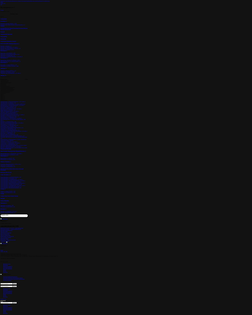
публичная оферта (7, 280)
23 (5, 242)
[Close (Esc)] (1, 300)
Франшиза (10, 1)
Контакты (47, 1)
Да (1, 10)
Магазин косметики (35, 1)
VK (4, 3)
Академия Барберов (26, 1)
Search (14, 283)
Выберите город (4, 1)
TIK (6, 251)
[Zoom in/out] (5, 300)
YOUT (2, 3)
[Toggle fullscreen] (3, 300)
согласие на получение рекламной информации (14, 279)
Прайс (40, 1)
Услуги (43, 1)
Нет (3, 10)
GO (1, 4)
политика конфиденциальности (10, 276)
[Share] (2, 300)
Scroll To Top (3, 299)
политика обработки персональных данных (13, 277)
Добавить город (4, 215)
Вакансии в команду (17, 1)
